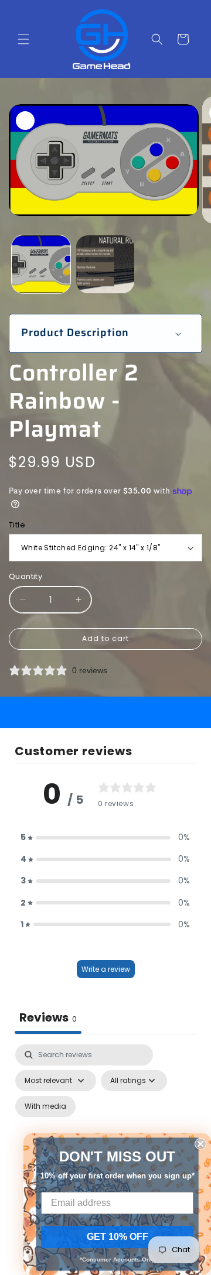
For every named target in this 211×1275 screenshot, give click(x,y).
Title (17, 524)
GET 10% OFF (117, 1237)
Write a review (105, 969)
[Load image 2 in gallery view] (105, 264)
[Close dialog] (200, 1144)
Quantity (25, 576)
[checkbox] (45, 1106)
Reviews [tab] (48, 1017)
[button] (23, 39)
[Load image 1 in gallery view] (41, 264)
